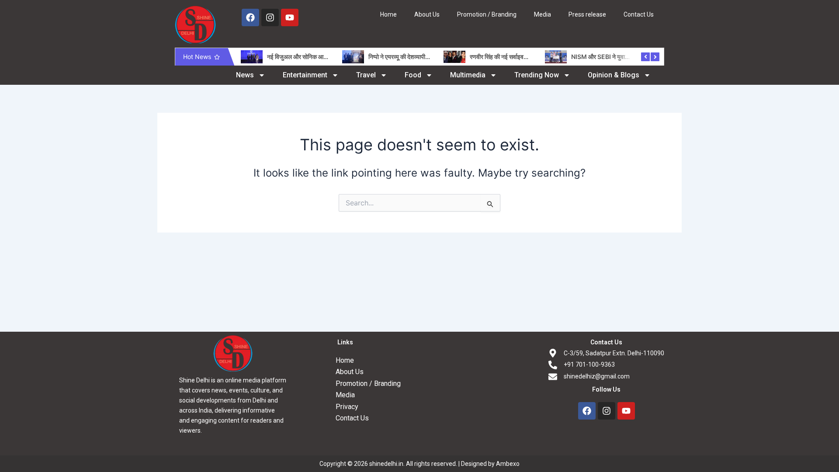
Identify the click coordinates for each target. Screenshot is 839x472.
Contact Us (639, 14)
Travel (366, 75)
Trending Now (536, 75)
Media (542, 14)
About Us (427, 14)
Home (388, 14)
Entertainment (305, 75)
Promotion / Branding (487, 14)
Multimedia (467, 75)
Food (413, 75)
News (245, 75)
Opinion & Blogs (613, 75)
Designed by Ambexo (490, 463)
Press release (587, 14)
